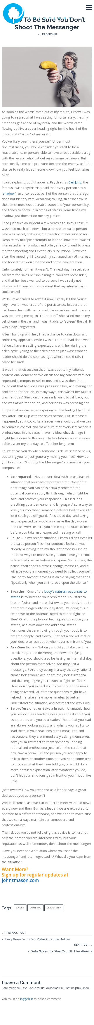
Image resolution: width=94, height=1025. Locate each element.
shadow (9, 193)
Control (35, 907)
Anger (20, 907)
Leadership (49, 34)
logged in (26, 999)
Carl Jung (74, 182)
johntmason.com (20, 880)
